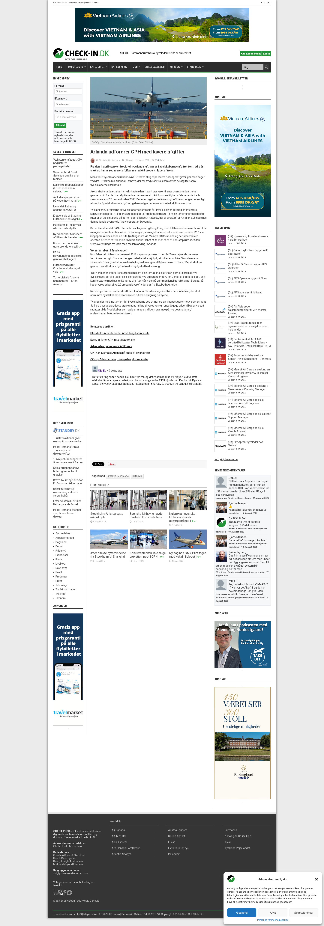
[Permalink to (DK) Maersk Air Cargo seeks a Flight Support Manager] (220, 422)
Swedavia (137, 476)
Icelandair (174, 854)
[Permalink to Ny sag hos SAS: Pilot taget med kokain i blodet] (188, 548)
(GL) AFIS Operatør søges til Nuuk (247, 278)
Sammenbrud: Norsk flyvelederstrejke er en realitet (66, 175)
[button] (316, 879)
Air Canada (118, 830)
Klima (59, 559)
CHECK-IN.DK (237, 518)
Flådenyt (61, 550)
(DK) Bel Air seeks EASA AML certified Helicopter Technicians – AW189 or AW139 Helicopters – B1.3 (249, 342)
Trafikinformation (66, 589)
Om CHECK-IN (75, 66)
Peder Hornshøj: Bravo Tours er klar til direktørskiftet (66, 450)
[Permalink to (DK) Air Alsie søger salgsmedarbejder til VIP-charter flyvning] (220, 315)
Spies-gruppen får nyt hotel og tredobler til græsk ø (66, 471)
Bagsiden (61, 542)
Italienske (136, 53)
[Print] (158, 160)
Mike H (233, 580)
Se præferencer (303, 912)
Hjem (59, 66)
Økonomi (130, 160)
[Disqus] (148, 411)
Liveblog (60, 563)
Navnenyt (61, 567)
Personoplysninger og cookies (273, 920)
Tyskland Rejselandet (237, 848)
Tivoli (228, 842)
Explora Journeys (178, 848)
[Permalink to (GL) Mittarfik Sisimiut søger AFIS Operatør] (220, 273)
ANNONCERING (76, 2)
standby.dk (194, 66)
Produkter (61, 576)
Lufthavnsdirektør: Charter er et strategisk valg (67, 268)
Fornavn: (59, 85)
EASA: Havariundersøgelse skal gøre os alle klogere (67, 256)
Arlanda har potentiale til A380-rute (111, 346)
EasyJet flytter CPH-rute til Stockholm (112, 339)
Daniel (233, 477)
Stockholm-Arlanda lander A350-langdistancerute (119, 333)
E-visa (171, 842)
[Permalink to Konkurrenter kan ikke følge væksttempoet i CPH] (148, 548)
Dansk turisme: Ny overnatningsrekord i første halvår (65, 492)
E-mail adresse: (64, 111)
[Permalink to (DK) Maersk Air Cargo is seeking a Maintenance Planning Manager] (220, 394)
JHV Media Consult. (87, 900)
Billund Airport (176, 836)
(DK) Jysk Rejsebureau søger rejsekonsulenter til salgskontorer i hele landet (248, 326)
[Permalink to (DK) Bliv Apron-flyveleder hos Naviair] (220, 451)
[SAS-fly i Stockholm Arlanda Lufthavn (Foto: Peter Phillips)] (148, 138)
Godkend (242, 912)
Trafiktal (60, 593)
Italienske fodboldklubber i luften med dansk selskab (68, 188)
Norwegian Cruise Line (238, 836)
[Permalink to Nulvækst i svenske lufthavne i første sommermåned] (188, 509)
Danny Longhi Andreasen (68, 861)
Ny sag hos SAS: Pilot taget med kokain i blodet (187, 554)
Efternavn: (60, 98)
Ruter (59, 580)
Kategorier (97, 66)
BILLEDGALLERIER (155, 66)
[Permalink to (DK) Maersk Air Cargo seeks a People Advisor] (220, 436)
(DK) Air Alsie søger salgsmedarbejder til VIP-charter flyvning (247, 310)
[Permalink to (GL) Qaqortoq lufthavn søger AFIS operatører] (220, 259)
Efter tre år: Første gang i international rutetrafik (240, 572)
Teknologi (61, 585)
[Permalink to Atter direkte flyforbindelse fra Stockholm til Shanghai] (109, 548)
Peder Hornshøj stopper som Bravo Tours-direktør (67, 513)
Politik (59, 572)
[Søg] (266, 67)
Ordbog (175, 66)
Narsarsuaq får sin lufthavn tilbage (233, 498)
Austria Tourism (177, 830)
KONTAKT (266, 2)
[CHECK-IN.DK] (81, 57)
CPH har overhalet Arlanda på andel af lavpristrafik (120, 352)
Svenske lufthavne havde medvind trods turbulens (146, 515)
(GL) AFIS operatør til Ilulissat (245, 292)
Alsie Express (120, 842)
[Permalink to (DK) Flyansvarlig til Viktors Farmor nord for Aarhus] (220, 245)
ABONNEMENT (60, 2)
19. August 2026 (261, 498)
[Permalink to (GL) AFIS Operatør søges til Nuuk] (220, 287)
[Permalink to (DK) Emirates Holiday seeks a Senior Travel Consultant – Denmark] (220, 364)
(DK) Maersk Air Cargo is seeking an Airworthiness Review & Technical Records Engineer (249, 373)
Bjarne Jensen (237, 503)
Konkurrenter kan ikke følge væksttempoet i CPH (148, 554)
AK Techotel (119, 836)
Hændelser (62, 555)
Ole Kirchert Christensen (109, 160)
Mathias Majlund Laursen (68, 864)
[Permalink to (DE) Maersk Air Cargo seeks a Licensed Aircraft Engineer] (220, 408)
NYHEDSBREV (92, 2)
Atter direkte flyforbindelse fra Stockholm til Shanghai (108, 554)
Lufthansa (231, 830)
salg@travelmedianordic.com (70, 873)
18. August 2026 (249, 513)
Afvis (273, 912)
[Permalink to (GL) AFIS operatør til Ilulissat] (220, 301)
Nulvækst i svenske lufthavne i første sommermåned (182, 517)
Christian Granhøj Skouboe (69, 855)
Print (162, 160)
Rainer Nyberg (237, 552)
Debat (59, 546)
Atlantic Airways (121, 854)
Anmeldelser (63, 533)
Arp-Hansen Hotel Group (126, 848)
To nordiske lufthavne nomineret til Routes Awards (66, 281)
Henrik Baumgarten (64, 858)
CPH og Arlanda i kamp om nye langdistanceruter (119, 359)
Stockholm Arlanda (118, 476)
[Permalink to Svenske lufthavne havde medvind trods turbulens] (148, 509)
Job (135, 66)
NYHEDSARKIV (119, 66)
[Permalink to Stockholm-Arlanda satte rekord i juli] (109, 509)
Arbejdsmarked (65, 537)
